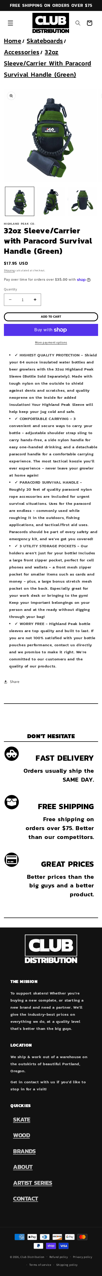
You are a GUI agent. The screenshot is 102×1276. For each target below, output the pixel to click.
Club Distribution (32, 1256)
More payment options (51, 342)
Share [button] (15, 681)
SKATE (21, 1119)
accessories (21, 52)
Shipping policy (67, 1265)
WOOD (21, 1135)
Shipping (9, 270)
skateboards (45, 40)
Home (12, 40)
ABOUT (23, 1166)
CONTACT (25, 1198)
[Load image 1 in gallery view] (19, 201)
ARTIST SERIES (32, 1182)
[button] (10, 23)
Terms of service (40, 1265)
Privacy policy (82, 1257)
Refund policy (58, 1257)
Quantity (10, 289)
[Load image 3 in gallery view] (82, 201)
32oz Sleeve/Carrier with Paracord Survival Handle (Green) (47, 63)
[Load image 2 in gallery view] (51, 201)
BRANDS (24, 1151)
